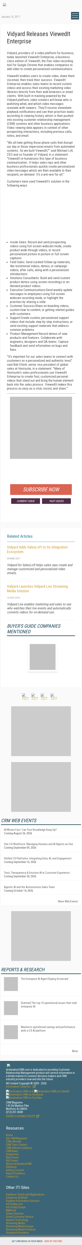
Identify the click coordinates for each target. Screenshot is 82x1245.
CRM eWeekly (13, 1141)
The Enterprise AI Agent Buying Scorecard (44, 979)
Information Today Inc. (19, 1086)
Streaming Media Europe (19, 1226)
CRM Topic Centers (16, 1144)
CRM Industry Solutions (19, 1147)
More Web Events (68, 901)
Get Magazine (16, 1138)
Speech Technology (17, 1220)
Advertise (11, 1167)
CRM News (12, 1151)
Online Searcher (15, 1213)
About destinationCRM (18, 1163)
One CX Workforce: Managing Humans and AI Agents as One (38, 844)
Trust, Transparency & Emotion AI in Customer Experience (37, 873)
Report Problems (15, 1173)
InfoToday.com (14, 1204)
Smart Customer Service (19, 1216)
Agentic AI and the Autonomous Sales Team (29, 887)
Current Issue (25, 501)
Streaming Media (15, 1223)
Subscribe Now (41, 489)
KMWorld (11, 1210)
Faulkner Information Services (23, 1200)
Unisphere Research (17, 1232)
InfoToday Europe (16, 1207)
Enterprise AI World (16, 1197)
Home (9, 1135)
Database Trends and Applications (25, 1194)
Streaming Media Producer (21, 1229)
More (75, 1051)
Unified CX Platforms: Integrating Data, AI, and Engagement (37, 858)
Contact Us (12, 1176)
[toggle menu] (75, 16)
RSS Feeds (12, 1160)
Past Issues (56, 501)
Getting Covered (15, 1170)
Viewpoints (12, 1154)
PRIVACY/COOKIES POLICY (20, 1116)
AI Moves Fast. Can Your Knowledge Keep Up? (30, 830)
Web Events (12, 1157)
